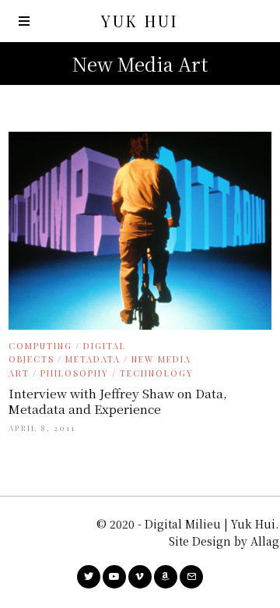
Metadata (93, 359)
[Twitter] (88, 577)
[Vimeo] (140, 577)
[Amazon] (165, 577)
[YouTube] (114, 577)
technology (157, 373)
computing (40, 346)
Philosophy (74, 373)
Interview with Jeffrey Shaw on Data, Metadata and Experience (118, 400)
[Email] (191, 577)
